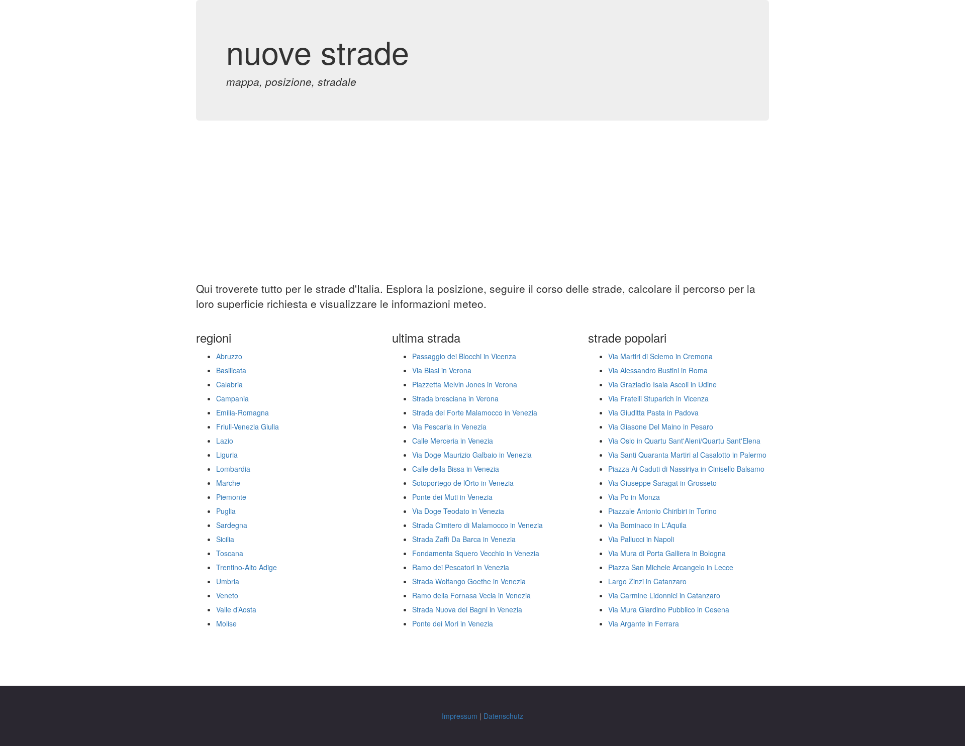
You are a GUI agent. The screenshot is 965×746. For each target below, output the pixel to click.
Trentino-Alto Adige (246, 567)
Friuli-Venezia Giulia (247, 426)
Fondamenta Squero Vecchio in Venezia (475, 553)
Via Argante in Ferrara (643, 623)
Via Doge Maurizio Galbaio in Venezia (472, 455)
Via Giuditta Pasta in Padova (653, 412)
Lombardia (233, 469)
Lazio (224, 441)
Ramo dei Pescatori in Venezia (460, 567)
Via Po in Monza (634, 497)
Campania (232, 398)
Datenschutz (503, 716)
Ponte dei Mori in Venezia (452, 623)
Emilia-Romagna (242, 412)
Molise (226, 623)
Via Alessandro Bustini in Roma (658, 370)
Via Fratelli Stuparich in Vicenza (658, 398)
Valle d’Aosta (236, 609)
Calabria (229, 384)
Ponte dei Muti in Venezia (452, 497)
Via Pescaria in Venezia (449, 426)
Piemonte (231, 497)
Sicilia (225, 539)
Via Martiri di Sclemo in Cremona (660, 356)
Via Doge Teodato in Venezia (458, 511)
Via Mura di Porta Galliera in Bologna (667, 553)
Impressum (459, 716)
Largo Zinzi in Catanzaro (647, 581)
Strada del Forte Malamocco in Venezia (474, 412)
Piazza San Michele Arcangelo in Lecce (670, 567)
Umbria (227, 581)
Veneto (227, 595)
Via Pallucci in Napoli (641, 539)
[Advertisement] (482, 206)
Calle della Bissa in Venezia (455, 469)
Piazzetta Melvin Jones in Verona (464, 384)
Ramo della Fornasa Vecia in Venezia (471, 595)
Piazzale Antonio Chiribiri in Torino (662, 511)
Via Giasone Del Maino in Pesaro (660, 426)
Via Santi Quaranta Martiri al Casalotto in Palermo (687, 455)
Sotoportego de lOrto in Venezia (463, 483)
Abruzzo (229, 356)
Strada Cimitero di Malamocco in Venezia (477, 525)
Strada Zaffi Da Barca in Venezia (464, 539)
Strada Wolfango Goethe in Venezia (469, 581)
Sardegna (231, 525)
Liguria (227, 455)
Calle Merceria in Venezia (452, 441)
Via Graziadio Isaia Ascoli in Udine (662, 384)
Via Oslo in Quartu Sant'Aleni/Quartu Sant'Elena (684, 441)
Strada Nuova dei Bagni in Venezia (467, 609)
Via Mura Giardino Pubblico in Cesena (668, 609)
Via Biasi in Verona (441, 370)
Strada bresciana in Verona (455, 398)
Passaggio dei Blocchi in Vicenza (464, 356)
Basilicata (231, 370)
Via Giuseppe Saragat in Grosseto (662, 483)
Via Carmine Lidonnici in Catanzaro (664, 595)
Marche (228, 483)
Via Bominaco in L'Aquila (647, 525)
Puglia (226, 511)
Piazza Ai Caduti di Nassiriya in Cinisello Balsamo (686, 469)
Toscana (229, 553)
